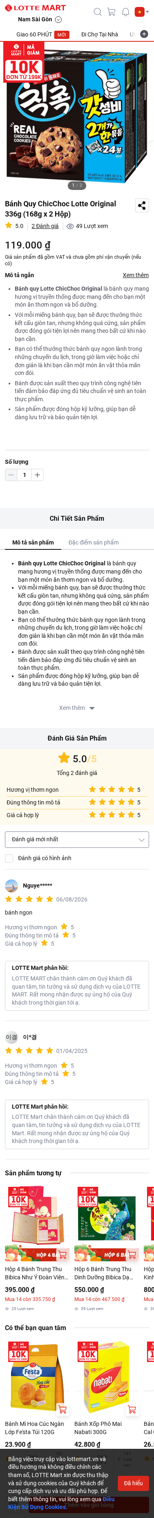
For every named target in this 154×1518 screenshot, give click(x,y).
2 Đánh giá (45, 226)
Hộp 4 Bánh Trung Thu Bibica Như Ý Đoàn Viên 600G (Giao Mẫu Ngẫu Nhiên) (34, 1273)
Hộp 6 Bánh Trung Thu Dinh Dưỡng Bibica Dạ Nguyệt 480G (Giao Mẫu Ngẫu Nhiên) (105, 1273)
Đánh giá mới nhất (35, 839)
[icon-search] (98, 12)
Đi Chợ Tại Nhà (99, 34)
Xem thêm (136, 275)
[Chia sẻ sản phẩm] (142, 205)
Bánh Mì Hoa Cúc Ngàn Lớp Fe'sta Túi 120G (34, 1428)
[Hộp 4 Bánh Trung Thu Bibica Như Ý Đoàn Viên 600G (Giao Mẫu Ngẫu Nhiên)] (37, 1222)
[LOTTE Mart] (38, 8)
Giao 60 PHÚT (41, 34)
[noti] (126, 12)
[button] (142, 12)
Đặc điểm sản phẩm (94, 542)
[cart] (112, 12)
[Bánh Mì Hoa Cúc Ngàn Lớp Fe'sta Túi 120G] (37, 1377)
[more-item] (144, 34)
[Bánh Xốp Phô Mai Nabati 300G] (106, 1377)
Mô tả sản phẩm (33, 542)
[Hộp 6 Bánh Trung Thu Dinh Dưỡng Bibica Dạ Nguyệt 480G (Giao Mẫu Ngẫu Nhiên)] (106, 1222)
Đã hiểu (133, 1483)
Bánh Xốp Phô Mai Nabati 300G (98, 1428)
